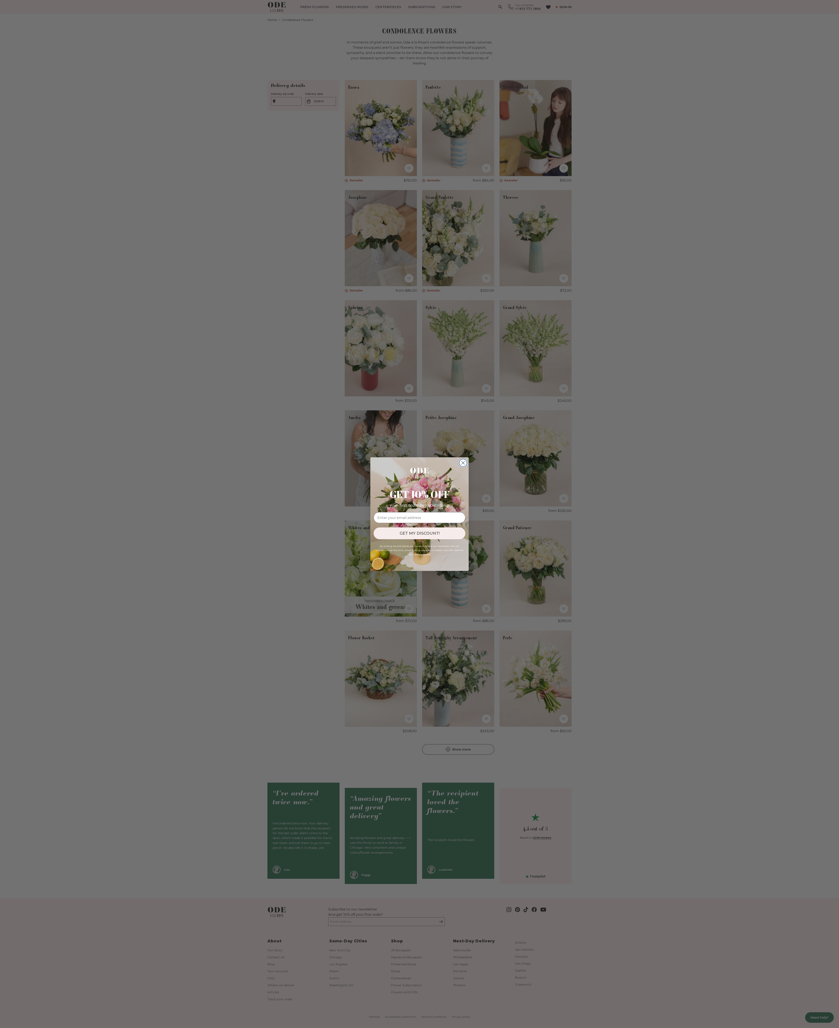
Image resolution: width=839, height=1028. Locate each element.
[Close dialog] (463, 463)
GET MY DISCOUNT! (420, 533)
